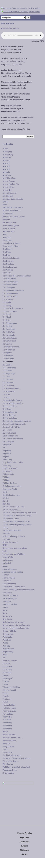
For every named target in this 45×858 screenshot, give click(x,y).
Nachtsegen (7, 616)
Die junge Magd (8, 373)
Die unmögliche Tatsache (12, 400)
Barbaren (6, 219)
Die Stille (6, 397)
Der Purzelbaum (8, 329)
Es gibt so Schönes (9, 468)
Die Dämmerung (9, 367)
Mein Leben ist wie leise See (13, 586)
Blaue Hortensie (8, 228)
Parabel (5, 642)
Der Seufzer (7, 343)
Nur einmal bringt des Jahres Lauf (15, 628)
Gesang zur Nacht (9, 489)
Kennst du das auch (10, 542)
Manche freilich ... (9, 568)
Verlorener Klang (9, 710)
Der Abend (6, 272)
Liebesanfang (7, 560)
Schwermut (7, 672)
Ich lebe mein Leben (10, 518)
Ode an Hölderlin (9, 631)
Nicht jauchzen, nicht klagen (13, 622)
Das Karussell (8, 261)
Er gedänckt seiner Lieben (12, 462)
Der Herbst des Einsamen (12, 308)
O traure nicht (7, 633)
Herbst (5, 500)
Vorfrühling (7, 722)
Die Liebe (6, 376)
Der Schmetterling (9, 337)
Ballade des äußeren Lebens (13, 216)
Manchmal (6, 580)
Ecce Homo (7, 429)
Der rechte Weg (8, 331)
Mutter (5, 607)
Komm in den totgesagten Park (14, 548)
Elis (4, 447)
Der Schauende (8, 335)
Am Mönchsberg (9, 178)
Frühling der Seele (9, 483)
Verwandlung (7, 713)
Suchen (30, 136)
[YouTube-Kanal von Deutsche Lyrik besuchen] (20, 11)
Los (28, 17)
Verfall (5, 702)
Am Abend (6, 175)
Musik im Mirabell (9, 604)
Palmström (6, 639)
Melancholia (7, 592)
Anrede (5, 201)
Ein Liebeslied (8, 441)
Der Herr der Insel (9, 311)
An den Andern (8, 181)
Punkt (4, 654)
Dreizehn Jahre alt (9, 412)
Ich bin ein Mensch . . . (11, 509)
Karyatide (6, 539)
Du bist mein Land (9, 418)
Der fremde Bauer (9, 284)
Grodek (5, 497)
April (4, 204)
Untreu (5, 693)
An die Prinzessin (9, 192)
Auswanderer (7, 213)
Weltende (6, 743)
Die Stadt (6, 394)
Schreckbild (7, 669)
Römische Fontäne (9, 660)
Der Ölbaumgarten (9, 323)
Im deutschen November (12, 530)
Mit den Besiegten (9, 598)
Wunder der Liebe (9, 770)
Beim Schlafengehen (10, 225)
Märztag (5, 574)
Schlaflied (6, 663)
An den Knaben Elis (10, 184)
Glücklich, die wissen (11, 495)
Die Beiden (7, 364)
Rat (3, 657)
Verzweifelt (7, 716)
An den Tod (7, 190)
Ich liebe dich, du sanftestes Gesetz (16, 521)
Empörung (6, 450)
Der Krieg (6, 320)
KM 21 (5, 545)
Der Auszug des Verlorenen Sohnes (16, 275)
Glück (4, 491)
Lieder (5, 565)
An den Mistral (8, 187)
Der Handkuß (7, 299)
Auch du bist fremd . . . (11, 210)
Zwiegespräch (8, 772)
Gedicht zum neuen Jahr (12, 486)
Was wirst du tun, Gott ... (12, 737)
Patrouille (6, 645)
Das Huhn (6, 252)
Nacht (4, 610)
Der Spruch (7, 352)
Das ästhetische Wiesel (11, 243)
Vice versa (6, 719)
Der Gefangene (8, 287)
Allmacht (6, 172)
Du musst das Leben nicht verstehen (16, 421)
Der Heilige (7, 305)
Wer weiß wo (7, 752)
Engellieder (7, 453)
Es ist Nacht (7, 471)
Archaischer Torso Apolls (12, 207)
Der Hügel (6, 314)
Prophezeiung (7, 651)
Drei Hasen (7, 409)
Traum (5, 684)
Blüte (4, 234)
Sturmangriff (7, 678)
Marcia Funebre (8, 577)
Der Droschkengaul (10, 281)
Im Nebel (6, 533)
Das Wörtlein (7, 269)
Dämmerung (7, 240)
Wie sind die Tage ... (10, 761)
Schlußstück (7, 666)
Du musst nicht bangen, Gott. (14, 423)
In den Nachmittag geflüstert (13, 536)
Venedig (5, 696)
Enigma (5, 456)
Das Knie (6, 255)
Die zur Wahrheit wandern (12, 403)
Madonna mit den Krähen (12, 571)
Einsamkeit (6, 444)
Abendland (6, 157)
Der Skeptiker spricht (10, 346)
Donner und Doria (9, 406)
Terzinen (5, 681)
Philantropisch (8, 648)
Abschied (6, 160)
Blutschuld (6, 237)
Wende (5, 749)
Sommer (5, 675)
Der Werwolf (7, 355)
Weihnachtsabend (9, 740)
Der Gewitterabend (10, 293)
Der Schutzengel (9, 340)
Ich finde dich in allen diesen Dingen (17, 515)
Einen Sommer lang (10, 435)
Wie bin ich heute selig (11, 755)
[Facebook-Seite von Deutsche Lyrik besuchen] (20, 7)
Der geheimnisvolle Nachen (13, 290)
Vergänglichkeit (8, 704)
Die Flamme (7, 370)
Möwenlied (6, 601)
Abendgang (7, 151)
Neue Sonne (7, 619)
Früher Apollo (8, 474)
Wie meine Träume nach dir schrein (16, 758)
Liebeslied (6, 563)
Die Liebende (7, 379)
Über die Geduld (9, 690)
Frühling (5, 477)
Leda (4, 551)
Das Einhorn (7, 249)
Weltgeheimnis (8, 746)
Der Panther (7, 326)
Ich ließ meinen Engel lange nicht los (17, 524)
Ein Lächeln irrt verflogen (12, 438)
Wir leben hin (7, 764)
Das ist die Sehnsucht (10, 257)
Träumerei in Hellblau (11, 687)
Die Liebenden (8, 385)
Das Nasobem (8, 263)
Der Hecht (6, 302)
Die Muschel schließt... (11, 388)
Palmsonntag (7, 636)
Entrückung (7, 459)
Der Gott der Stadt (9, 296)
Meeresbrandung (9, 583)
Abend (5, 148)
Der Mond (6, 317)
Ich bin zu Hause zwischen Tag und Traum (19, 512)
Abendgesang (7, 154)
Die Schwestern (8, 391)
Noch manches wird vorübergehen (16, 625)
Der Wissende (8, 358)
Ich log (5, 527)
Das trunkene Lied (9, 266)
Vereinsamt (6, 699)
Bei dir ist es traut (9, 222)
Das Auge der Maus (10, 246)
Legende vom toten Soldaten (13, 554)
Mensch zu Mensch (10, 595)
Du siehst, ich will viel (11, 426)
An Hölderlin (7, 195)
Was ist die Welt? (9, 734)
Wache (5, 731)
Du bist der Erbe (9, 415)
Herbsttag (6, 503)
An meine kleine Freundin (12, 198)
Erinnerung (6, 465)
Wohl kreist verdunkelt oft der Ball (16, 767)
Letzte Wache (7, 557)
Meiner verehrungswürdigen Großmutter (18, 589)
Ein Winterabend (9, 432)
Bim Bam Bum (8, 231)
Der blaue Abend (9, 278)
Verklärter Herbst (9, 707)
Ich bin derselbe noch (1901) (13, 506)
